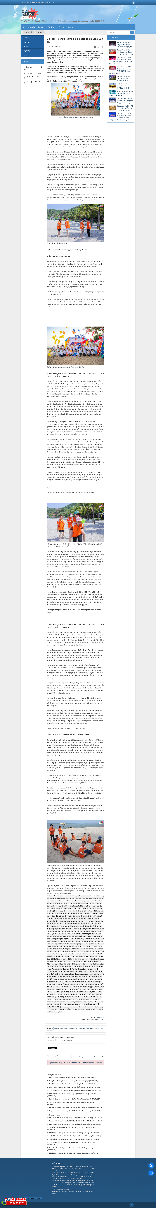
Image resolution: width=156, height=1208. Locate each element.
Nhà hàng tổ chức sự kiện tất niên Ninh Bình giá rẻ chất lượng (69, 1153)
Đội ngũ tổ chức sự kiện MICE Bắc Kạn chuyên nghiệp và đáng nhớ (71, 1108)
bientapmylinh (100, 1017)
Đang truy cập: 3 (37, 1198)
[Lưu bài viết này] (103, 47)
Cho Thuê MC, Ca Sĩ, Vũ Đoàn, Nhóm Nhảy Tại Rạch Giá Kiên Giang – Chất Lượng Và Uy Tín (120, 116)
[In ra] (99, 47)
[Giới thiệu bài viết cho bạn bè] (95, 47)
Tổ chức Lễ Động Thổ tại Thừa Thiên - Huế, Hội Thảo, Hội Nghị (124, 86)
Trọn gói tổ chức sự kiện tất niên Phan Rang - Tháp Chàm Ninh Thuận (72, 1142)
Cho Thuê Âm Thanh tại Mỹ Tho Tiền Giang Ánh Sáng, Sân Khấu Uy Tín (125, 100)
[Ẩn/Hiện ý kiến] (73, 1056)
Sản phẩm (27, 42)
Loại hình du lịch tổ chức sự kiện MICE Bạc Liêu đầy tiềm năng (70, 1111)
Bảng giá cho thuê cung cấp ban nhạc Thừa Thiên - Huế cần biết (121, 93)
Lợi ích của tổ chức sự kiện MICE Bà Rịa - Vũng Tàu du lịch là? (70, 1099)
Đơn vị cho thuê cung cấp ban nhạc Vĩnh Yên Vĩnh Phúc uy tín (124, 78)
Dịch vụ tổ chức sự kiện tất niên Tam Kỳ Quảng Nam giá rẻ (68, 1077)
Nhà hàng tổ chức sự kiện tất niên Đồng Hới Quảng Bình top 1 (69, 1133)
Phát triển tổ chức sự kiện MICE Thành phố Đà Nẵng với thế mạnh (71, 1124)
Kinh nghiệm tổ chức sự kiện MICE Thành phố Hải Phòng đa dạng (71, 1118)
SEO (25, 55)
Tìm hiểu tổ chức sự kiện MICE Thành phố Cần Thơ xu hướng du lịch (72, 1127)
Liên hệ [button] (70, 27)
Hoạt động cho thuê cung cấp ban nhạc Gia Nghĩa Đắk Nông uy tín (124, 44)
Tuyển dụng (28, 51)
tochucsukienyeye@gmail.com (44, 3)
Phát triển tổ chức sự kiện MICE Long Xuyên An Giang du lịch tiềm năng (73, 1094)
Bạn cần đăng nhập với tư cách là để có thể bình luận (75, 1063)
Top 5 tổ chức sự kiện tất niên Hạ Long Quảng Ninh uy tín (68, 1084)
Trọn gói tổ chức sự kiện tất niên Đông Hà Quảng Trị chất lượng (70, 1090)
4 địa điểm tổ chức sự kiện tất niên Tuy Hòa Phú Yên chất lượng (70, 1136)
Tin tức (26, 38)
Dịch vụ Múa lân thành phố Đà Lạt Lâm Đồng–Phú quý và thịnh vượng (125, 52)
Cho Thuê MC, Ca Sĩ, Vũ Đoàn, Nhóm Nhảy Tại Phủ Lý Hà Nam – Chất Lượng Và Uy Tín (120, 70)
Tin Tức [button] (41, 27)
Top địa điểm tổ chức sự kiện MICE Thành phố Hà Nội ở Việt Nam (71, 1121)
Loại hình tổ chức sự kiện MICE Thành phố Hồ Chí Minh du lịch (70, 1087)
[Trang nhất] (24, 27)
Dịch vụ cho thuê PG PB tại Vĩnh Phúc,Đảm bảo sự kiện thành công (125, 108)
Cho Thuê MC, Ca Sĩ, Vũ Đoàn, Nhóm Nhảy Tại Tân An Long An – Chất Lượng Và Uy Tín (120, 60)
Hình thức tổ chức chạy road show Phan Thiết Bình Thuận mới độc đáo (72, 1148)
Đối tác (26, 46)
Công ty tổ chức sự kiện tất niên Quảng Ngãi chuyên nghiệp (69, 1081)
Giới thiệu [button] (31, 27)
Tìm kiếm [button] (62, 27)
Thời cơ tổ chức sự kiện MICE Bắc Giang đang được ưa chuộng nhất (72, 1102)
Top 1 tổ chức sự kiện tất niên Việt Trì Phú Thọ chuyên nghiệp (69, 1139)
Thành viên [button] (51, 27)
